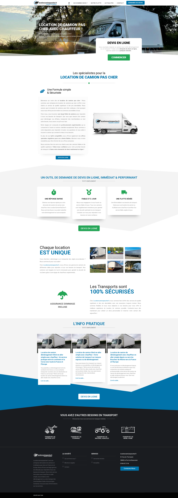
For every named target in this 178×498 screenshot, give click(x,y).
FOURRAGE (76, 438)
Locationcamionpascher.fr (51, 265)
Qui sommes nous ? (70, 458)
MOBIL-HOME (128, 438)
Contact (67, 467)
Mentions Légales (70, 463)
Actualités (96, 463)
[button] (119, 57)
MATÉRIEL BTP (50, 438)
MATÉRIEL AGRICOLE (102, 438)
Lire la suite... (45, 381)
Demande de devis (98, 458)
